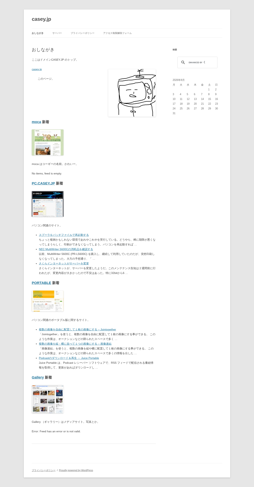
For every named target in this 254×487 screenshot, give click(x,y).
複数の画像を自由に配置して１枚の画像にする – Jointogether (77, 329)
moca (36, 122)
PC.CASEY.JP (43, 183)
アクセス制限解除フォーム (117, 33)
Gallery (38, 377)
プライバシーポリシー (82, 33)
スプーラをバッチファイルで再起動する (64, 234)
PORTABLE (41, 283)
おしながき (38, 33)
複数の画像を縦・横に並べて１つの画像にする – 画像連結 (75, 343)
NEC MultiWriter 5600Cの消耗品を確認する (66, 249)
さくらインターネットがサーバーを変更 (64, 263)
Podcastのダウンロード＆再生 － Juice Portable (69, 358)
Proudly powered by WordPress (76, 470)
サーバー (57, 33)
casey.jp (41, 19)
